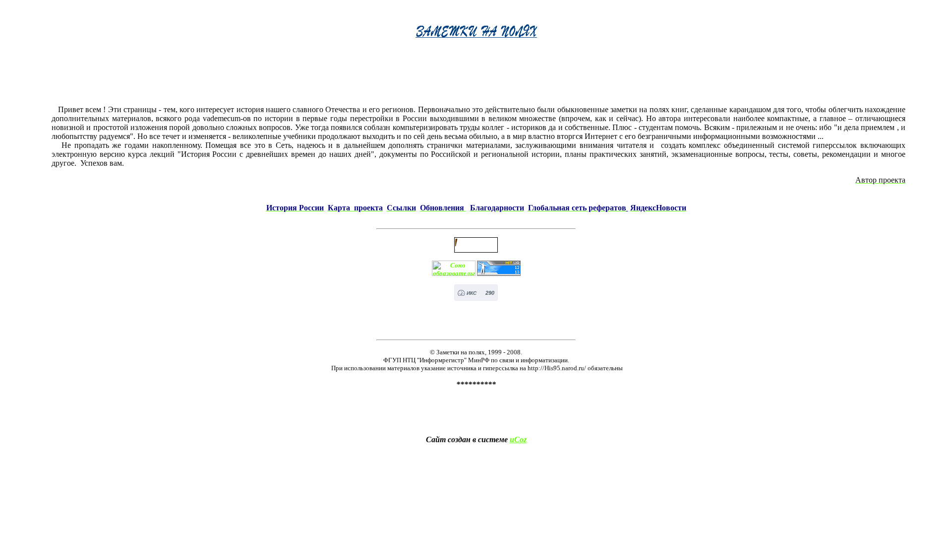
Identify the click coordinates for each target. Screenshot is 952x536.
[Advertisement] (478, 75)
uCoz (518, 439)
